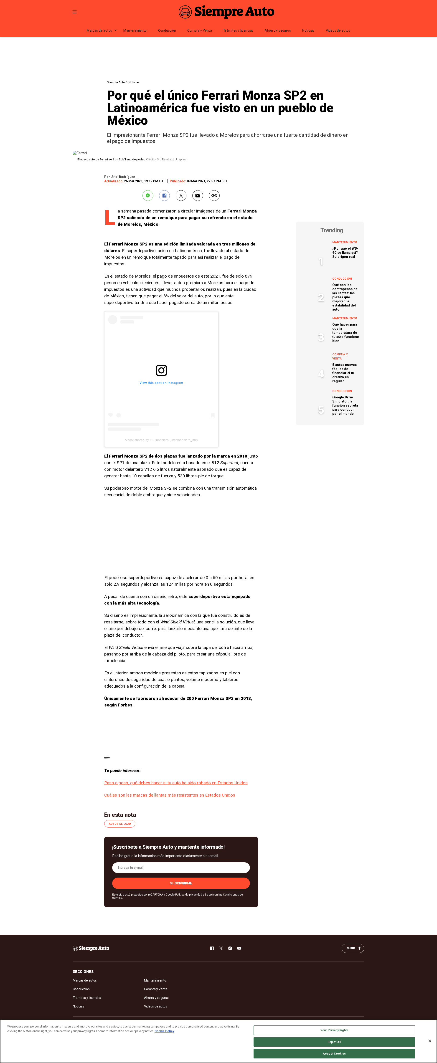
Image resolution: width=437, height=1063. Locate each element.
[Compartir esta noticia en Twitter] (181, 195)
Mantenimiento (135, 30)
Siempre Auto (116, 82)
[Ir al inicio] (91, 948)
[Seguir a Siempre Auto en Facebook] (211, 948)
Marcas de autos (99, 30)
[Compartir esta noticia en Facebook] (164, 195)
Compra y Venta (199, 30)
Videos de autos (338, 30)
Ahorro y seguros (278, 30)
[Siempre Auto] (226, 12)
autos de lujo (120, 823)
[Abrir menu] (74, 12)
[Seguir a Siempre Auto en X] (221, 948)
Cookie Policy (164, 1031)
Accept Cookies (334, 1053)
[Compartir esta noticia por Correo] (197, 195)
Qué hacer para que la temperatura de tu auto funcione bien (345, 332)
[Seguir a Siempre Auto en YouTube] (239, 948)
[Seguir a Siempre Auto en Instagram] (230, 948)
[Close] (430, 1041)
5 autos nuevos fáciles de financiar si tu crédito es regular (344, 373)
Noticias (308, 30)
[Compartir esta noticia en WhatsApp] (147, 195)
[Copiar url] (214, 195)
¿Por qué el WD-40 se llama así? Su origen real (345, 252)
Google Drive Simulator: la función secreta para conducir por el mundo (345, 405)
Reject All (334, 1042)
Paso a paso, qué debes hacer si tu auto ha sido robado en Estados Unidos (176, 782)
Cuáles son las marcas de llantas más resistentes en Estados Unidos (169, 795)
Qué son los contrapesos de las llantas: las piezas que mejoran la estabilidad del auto (345, 297)
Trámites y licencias (238, 30)
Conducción (167, 30)
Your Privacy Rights (334, 1030)
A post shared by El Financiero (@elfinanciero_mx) (161, 440)
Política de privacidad (188, 894)
